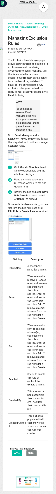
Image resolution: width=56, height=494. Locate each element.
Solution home (16, 23)
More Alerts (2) (28, 2)
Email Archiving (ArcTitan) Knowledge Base (26, 25)
